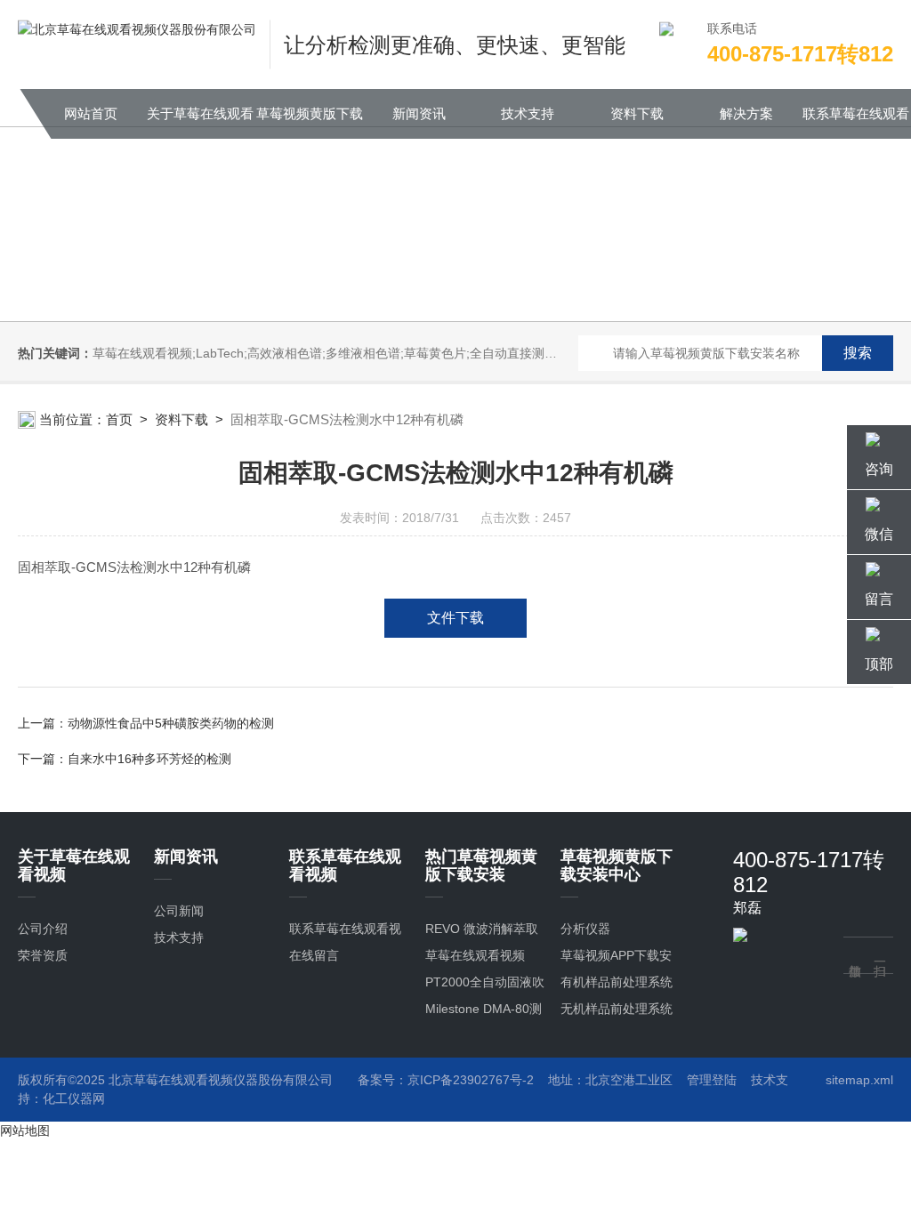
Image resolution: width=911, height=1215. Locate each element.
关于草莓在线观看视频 (200, 122)
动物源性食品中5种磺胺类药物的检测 (171, 723)
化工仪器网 (74, 1098)
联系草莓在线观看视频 (855, 122)
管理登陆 (712, 1080)
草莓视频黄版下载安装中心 (309, 122)
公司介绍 (43, 928)
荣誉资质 (43, 955)
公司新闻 (179, 911)
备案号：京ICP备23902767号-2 (446, 1080)
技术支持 (527, 113)
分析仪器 (585, 928)
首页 (119, 419)
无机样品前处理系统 (616, 1009)
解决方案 (746, 113)
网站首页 (90, 113)
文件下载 (455, 617)
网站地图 (25, 1130)
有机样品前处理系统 (616, 982)
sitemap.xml (859, 1080)
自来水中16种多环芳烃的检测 (149, 759)
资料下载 (637, 113)
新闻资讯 (419, 113)
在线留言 (314, 955)
